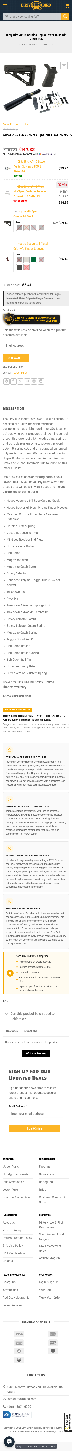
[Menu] (5, 5)
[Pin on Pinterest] (34, 381)
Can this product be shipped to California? (33, 1016)
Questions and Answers (20, 135)
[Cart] (67, 6)
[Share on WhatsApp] (6, 381)
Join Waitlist (16, 358)
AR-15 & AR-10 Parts (27, 44)
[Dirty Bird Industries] (36, 6)
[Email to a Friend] (27, 381)
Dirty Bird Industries (16, 124)
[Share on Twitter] (20, 381)
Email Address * (18, 1106)
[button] (68, 1422)
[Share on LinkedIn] (41, 381)
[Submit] (65, 16)
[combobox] (32, 16)
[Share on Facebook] (13, 381)
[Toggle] (6, 1014)
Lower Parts (47, 44)
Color (18, 222)
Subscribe (34, 1128)
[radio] (19, 228)
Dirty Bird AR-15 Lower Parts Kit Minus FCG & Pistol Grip (29, 166)
